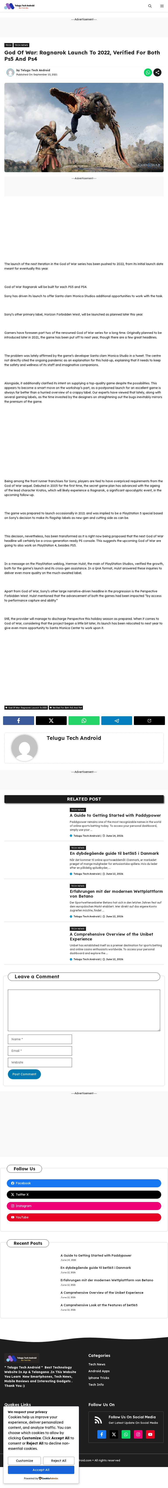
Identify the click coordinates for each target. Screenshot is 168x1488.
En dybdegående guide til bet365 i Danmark (114, 853)
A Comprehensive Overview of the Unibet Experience (111, 937)
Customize (24, 1461)
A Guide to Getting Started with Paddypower (115, 815)
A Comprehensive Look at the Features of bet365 (99, 1305)
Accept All (41, 1470)
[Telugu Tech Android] (19, 6)
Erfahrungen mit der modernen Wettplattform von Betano (116, 894)
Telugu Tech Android (35, 70)
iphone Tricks (98, 1378)
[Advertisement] (84, 231)
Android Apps (99, 1371)
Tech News (21, 45)
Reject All (58, 1461)
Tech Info (96, 1385)
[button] (150, 6)
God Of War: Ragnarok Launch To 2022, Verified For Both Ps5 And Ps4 (82, 55)
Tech (8, 45)
